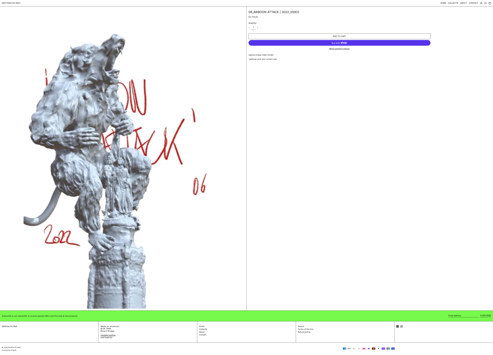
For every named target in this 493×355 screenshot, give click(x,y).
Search (301, 326)
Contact (202, 334)
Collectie (203, 329)
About (202, 332)
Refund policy (304, 332)
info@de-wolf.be (108, 335)
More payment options (339, 49)
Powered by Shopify (9, 350)
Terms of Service (305, 329)
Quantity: (253, 23)
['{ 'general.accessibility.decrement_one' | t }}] (249, 27)
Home (202, 326)
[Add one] (257, 27)
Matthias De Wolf (11, 3)
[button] (490, 3)
